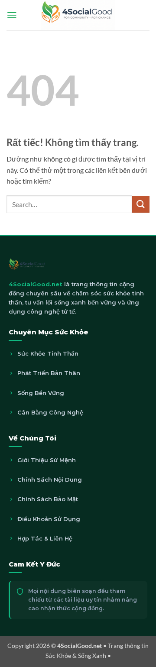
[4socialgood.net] (78, 15)
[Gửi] (141, 204)
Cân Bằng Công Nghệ (50, 412)
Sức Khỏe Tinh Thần (47, 353)
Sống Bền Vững (40, 392)
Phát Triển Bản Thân (48, 372)
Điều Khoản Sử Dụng (48, 518)
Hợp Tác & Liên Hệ (44, 538)
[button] (11, 15)
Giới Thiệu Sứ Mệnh (46, 460)
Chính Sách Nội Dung (49, 479)
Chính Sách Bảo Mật (47, 498)
